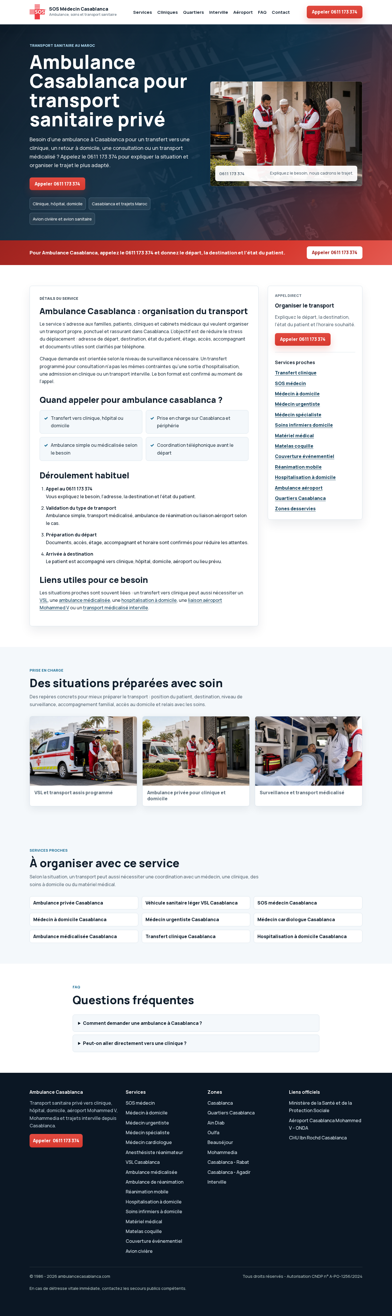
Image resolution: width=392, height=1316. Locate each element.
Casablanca (220, 1103)
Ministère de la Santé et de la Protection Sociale (320, 1107)
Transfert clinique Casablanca (180, 936)
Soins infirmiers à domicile (154, 1211)
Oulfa (213, 1132)
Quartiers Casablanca (300, 498)
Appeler (334, 12)
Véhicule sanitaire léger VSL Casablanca (191, 903)
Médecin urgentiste (297, 404)
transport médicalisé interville (115, 607)
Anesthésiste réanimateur (154, 1152)
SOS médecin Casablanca (287, 903)
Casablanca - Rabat (228, 1162)
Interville (218, 12)
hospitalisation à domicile (149, 600)
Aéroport (243, 12)
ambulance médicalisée (84, 600)
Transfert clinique (296, 373)
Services (142, 12)
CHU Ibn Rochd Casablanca (318, 1138)
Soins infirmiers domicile (304, 425)
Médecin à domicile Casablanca (69, 919)
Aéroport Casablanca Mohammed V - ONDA (325, 1124)
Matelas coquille (294, 446)
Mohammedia (222, 1152)
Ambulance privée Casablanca (68, 903)
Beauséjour (220, 1142)
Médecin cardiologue (149, 1142)
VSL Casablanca (143, 1162)
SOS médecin (290, 383)
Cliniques (167, 12)
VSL (44, 600)
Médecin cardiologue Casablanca (296, 919)
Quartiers (193, 12)
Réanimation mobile (298, 467)
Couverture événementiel (304, 456)
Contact (281, 12)
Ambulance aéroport (299, 488)
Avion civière (139, 1251)
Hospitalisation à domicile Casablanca (302, 936)
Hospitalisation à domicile (305, 477)
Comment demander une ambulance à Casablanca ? (142, 1023)
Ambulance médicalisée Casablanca (75, 936)
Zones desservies (295, 508)
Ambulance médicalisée (151, 1172)
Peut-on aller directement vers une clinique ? (135, 1043)
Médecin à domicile (297, 394)
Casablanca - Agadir (229, 1172)
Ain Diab (215, 1123)
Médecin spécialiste (298, 414)
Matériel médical (294, 435)
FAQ (262, 12)
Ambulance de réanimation (154, 1182)
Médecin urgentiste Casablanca (182, 919)
